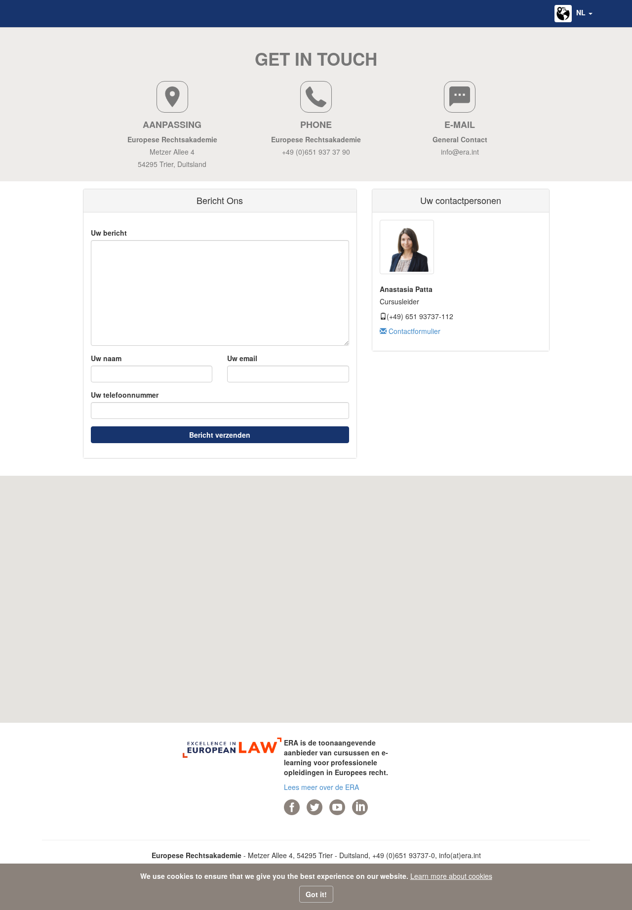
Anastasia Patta (406, 289)
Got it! (316, 894)
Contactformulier (413, 331)
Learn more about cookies (451, 876)
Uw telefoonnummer (124, 395)
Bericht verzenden (219, 435)
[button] (573, 13)
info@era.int (460, 152)
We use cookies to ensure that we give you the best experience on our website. (274, 876)
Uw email (242, 358)
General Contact (460, 139)
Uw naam (106, 358)
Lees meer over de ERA (321, 787)
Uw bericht (109, 233)
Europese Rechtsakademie (172, 139)
